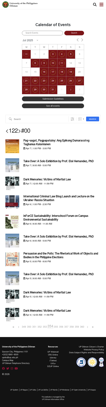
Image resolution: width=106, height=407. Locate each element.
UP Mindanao (64, 390)
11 (62, 62)
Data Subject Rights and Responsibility (86, 352)
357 (66, 326)
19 (70, 71)
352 (40, 326)
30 (26, 53)
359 (77, 326)
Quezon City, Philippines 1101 (15, 352)
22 (35, 80)
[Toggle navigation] (101, 4)
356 (61, 326)
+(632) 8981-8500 (10, 355)
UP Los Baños (43, 390)
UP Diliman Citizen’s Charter (91, 346)
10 (53, 62)
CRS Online (53, 354)
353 (45, 326)
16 (44, 71)
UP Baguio (24, 390)
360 (82, 326)
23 (44, 80)
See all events (53, 105)
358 (72, 326)
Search (92, 119)
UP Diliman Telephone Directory (16, 363)
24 (53, 80)
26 (70, 80)
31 (53, 89)
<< (13, 327)
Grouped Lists (80, 119)
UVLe (53, 363)
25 (62, 80)
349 (24, 326)
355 (56, 326)
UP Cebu (33, 390)
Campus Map (7, 360)
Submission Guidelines (53, 98)
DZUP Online (53, 366)
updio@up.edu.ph (10, 358)
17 (53, 71)
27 (79, 80)
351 (34, 326)
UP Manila (54, 390)
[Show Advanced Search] (72, 119)
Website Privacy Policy (94, 349)
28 (26, 89)
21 (26, 80)
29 (35, 89)
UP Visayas (92, 390)
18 (62, 71)
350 (29, 326)
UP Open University (78, 390)
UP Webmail (53, 352)
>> (92, 327)
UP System (14, 390)
